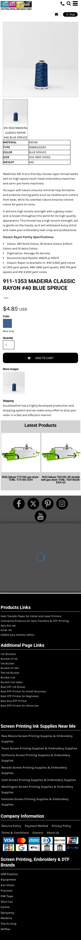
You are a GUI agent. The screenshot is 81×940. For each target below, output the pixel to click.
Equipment (8, 879)
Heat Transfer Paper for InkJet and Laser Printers (31, 616)
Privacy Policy (61, 826)
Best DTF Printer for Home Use (19, 705)
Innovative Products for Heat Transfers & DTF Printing (35, 620)
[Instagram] (62, 504)
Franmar (7, 890)
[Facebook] (19, 504)
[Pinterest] (48, 504)
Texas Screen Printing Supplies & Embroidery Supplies (39, 748)
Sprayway (7, 912)
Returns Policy (11, 826)
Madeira (6, 918)
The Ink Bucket (10, 672)
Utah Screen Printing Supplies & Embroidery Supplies (38, 780)
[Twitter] (33, 504)
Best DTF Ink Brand (13, 686)
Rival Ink (6, 630)
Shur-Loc (7, 901)
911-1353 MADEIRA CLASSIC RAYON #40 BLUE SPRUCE (15, 132)
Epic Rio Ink (8, 625)
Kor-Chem (7, 885)
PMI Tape (7, 896)
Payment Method (36, 826)
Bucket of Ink (9, 658)
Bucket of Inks (10, 668)
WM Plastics (9, 874)
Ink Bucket (7, 663)
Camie (5, 907)
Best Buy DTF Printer (14, 700)
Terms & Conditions (15, 832)
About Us (53, 832)
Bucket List (8, 677)
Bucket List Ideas (11, 682)
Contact (37, 832)
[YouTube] (40, 516)
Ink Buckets (8, 654)
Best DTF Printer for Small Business (23, 691)
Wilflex (5, 929)
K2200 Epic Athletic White (17, 634)
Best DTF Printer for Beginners (20, 696)
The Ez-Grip (8, 923)
